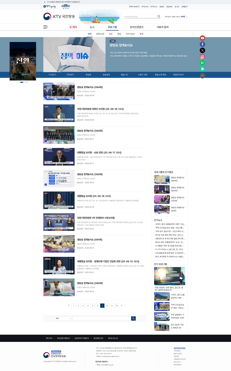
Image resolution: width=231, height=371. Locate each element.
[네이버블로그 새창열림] (202, 62)
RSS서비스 (177, 362)
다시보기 (52, 75)
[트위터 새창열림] (202, 50)
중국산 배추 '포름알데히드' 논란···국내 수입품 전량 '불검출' (170, 242)
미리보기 (70, 75)
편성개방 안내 (98, 338)
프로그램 (112, 27)
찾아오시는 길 (113, 338)
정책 (89, 34)
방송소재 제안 (160, 75)
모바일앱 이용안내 (63, 338)
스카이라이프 (171, 17)
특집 (119, 34)
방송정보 (106, 75)
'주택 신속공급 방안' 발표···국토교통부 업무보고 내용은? (170, 228)
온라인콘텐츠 (136, 27)
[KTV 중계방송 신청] (23, 61)
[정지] (27, 82)
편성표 (162, 7)
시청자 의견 (142, 75)
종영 (141, 34)
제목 (57, 318)
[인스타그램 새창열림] (202, 56)
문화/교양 (100, 34)
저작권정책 (177, 351)
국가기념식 (130, 34)
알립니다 (124, 75)
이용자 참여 (163, 27)
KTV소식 (154, 7)
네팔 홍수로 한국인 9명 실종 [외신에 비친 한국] (170, 238)
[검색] (133, 318)
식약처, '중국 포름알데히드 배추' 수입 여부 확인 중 (170, 224)
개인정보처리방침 (179, 348)
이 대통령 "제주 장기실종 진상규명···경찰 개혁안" (170, 246)
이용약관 (176, 356)
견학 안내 (49, 338)
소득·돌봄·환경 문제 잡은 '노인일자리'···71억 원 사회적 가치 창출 (170, 253)
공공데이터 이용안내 (82, 338)
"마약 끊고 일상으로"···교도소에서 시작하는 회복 (170, 231)
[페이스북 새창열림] (202, 44)
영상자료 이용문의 (101, 362)
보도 (111, 34)
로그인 (177, 7)
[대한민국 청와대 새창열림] (65, 5)
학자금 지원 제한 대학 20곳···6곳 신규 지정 (170, 235)
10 (117, 306)
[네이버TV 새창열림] (202, 69)
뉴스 (92, 27)
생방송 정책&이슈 (121, 45)
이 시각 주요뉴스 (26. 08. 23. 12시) (169, 249)
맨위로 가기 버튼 (202, 75)
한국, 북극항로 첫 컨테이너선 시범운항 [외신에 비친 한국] (170, 257)
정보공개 (169, 7)
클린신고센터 (178, 354)
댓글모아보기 (178, 75)
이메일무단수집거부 (180, 359)
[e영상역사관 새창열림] (49, 6)
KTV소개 (145, 7)
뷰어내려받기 (178, 365)
